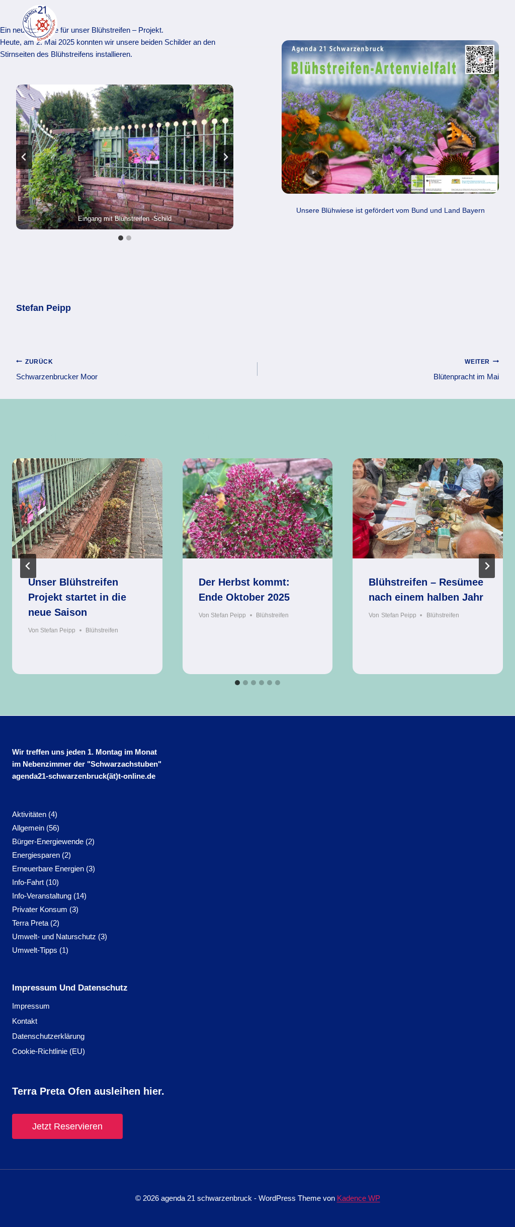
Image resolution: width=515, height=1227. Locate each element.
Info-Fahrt (28, 882)
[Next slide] (225, 157)
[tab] (120, 237)
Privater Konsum (39, 909)
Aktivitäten (29, 814)
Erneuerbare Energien (48, 868)
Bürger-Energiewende (47, 841)
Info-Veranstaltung (41, 895)
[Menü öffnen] (489, 23)
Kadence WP (358, 1198)
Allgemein (28, 828)
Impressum (31, 1006)
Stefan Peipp (43, 308)
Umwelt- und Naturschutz (54, 936)
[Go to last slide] (28, 566)
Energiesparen (36, 855)
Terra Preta (30, 923)
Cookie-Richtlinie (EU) (48, 1051)
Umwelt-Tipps (34, 950)
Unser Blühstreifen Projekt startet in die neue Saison (77, 597)
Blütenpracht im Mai (466, 369)
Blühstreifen (101, 630)
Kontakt (24, 1021)
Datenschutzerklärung (48, 1036)
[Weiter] (487, 566)
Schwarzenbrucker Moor (57, 369)
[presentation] (87, 508)
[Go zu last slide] (24, 157)
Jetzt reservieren (67, 1126)
